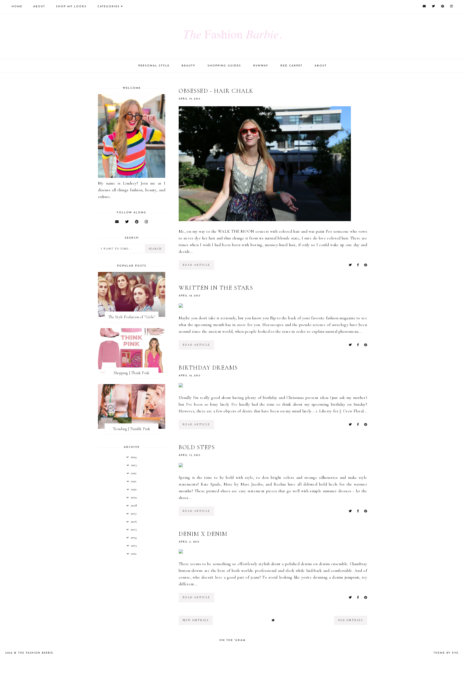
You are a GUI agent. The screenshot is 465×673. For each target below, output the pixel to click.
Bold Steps (197, 447)
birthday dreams (208, 367)
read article (196, 265)
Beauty (188, 65)
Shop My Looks (71, 6)
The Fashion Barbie (35, 653)
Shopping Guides (224, 65)
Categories (108, 6)
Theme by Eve (446, 653)
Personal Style (154, 65)
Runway (260, 65)
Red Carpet (291, 65)
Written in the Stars (216, 287)
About (39, 6)
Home (17, 6)
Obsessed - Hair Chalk (216, 90)
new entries (196, 620)
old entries (350, 620)
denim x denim (203, 533)
